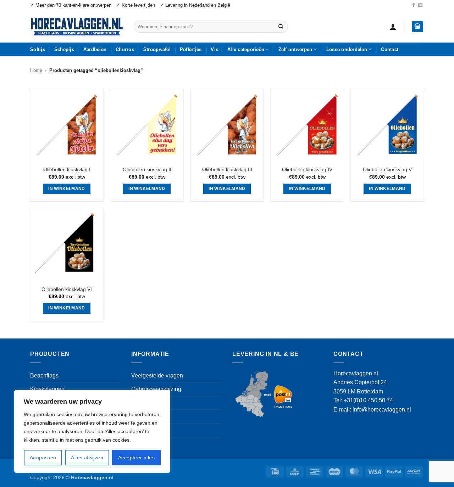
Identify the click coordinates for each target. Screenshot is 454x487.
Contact (389, 49)
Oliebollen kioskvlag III (227, 169)
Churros (125, 49)
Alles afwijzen (87, 457)
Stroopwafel (157, 49)
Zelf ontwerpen (295, 49)
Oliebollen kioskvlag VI (66, 289)
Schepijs (64, 49)
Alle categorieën (245, 49)
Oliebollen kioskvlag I (66, 169)
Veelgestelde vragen (157, 376)
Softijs (37, 49)
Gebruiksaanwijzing (156, 389)
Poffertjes (191, 49)
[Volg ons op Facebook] (413, 5)
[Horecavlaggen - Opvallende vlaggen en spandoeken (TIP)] (76, 27)
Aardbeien (94, 49)
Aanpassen (43, 457)
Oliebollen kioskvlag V (387, 169)
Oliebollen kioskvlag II (147, 169)
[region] (92, 431)
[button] (393, 26)
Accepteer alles (136, 457)
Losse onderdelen (346, 49)
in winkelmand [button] (66, 188)
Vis (214, 49)
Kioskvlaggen (47, 389)
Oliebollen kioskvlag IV (307, 169)
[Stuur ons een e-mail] (420, 5)
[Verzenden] (281, 27)
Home (36, 70)
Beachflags (44, 376)
